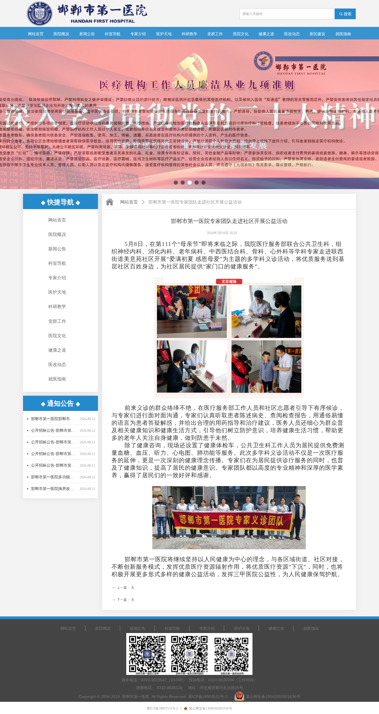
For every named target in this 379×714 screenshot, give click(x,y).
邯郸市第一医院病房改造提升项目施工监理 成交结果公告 (54, 477)
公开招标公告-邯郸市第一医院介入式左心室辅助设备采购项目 (54, 454)
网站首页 (129, 202)
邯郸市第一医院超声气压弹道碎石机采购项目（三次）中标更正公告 (54, 489)
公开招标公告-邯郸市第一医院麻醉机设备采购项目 (54, 442)
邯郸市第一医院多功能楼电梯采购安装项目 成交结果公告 (54, 466)
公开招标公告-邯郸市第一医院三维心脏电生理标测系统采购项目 (54, 431)
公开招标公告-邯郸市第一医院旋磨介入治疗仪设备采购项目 (54, 419)
